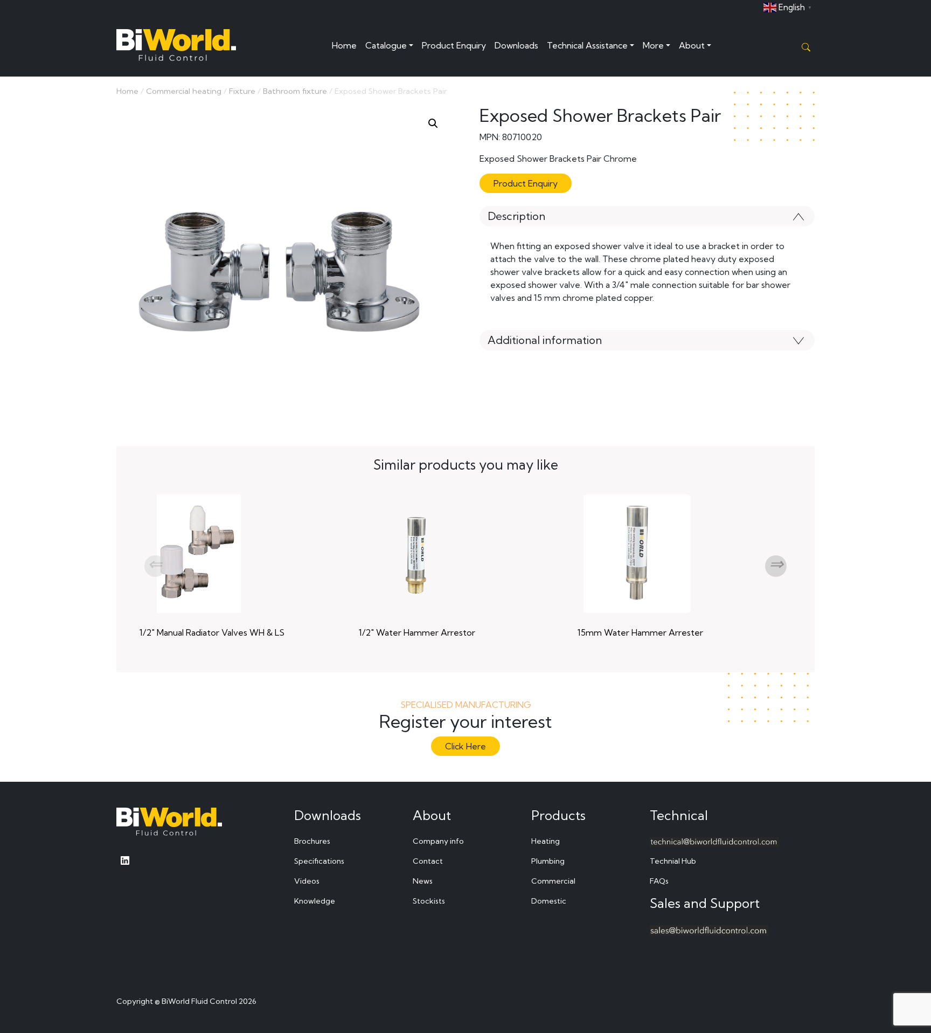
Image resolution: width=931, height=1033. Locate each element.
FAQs (659, 881)
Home (344, 45)
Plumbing (548, 861)
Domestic (548, 901)
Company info (438, 841)
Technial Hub (673, 861)
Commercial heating (183, 91)
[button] (433, 123)
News (423, 881)
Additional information (545, 340)
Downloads (516, 45)
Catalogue (386, 45)
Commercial (553, 881)
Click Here (465, 746)
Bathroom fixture (295, 91)
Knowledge (314, 901)
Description (516, 216)
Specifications (319, 861)
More (653, 45)
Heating (545, 841)
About (692, 45)
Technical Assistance (587, 45)
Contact (428, 861)
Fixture (242, 91)
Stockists (429, 901)
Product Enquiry (454, 45)
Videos (306, 881)
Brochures (312, 841)
